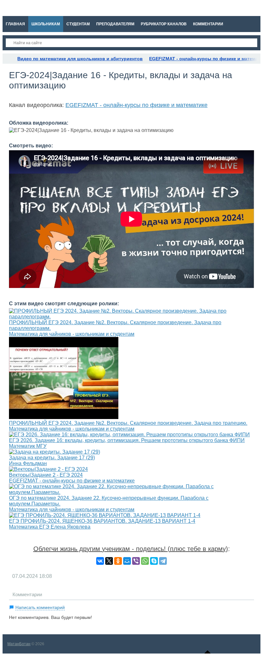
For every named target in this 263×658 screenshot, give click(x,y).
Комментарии (27, 594)
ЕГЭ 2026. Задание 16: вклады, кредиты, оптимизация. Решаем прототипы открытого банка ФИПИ (127, 440)
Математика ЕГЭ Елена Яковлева (49, 527)
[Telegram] (163, 561)
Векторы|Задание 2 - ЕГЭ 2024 (46, 475)
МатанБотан (18, 644)
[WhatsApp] (145, 561)
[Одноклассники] (118, 561)
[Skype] (154, 561)
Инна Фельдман (28, 463)
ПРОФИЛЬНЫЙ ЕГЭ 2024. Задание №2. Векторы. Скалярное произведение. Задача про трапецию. (128, 423)
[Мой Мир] (127, 561)
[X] (109, 561)
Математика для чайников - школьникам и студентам (71, 334)
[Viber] (136, 561)
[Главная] (8, 58)
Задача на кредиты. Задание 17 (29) (52, 457)
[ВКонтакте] (100, 561)
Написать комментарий (40, 607)
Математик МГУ (28, 446)
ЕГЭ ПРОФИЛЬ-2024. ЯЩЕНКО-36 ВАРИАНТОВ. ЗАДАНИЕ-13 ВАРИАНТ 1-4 (102, 521)
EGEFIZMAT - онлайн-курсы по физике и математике (136, 105)
